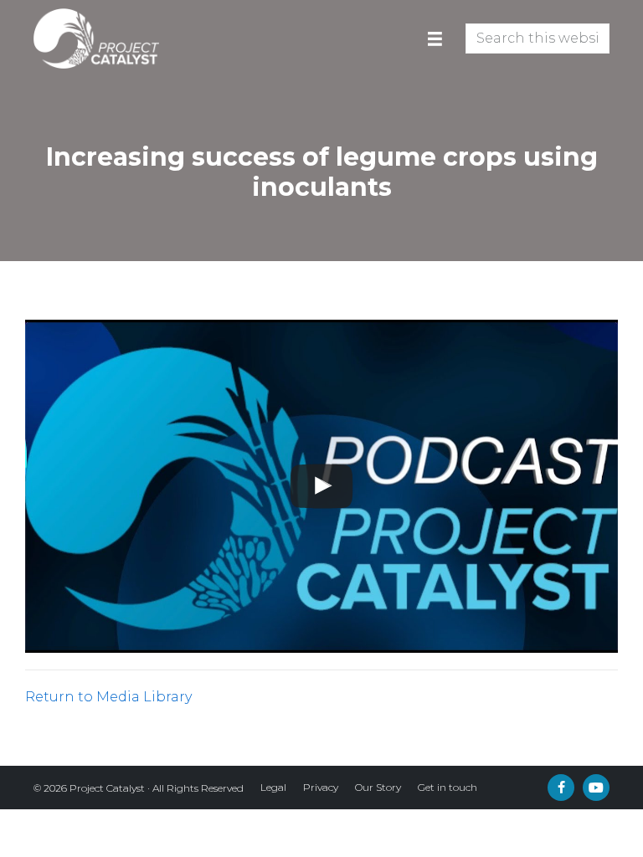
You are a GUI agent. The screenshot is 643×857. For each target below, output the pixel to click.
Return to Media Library (108, 697)
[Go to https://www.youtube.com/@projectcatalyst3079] (596, 787)
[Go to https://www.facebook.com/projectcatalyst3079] (561, 787)
